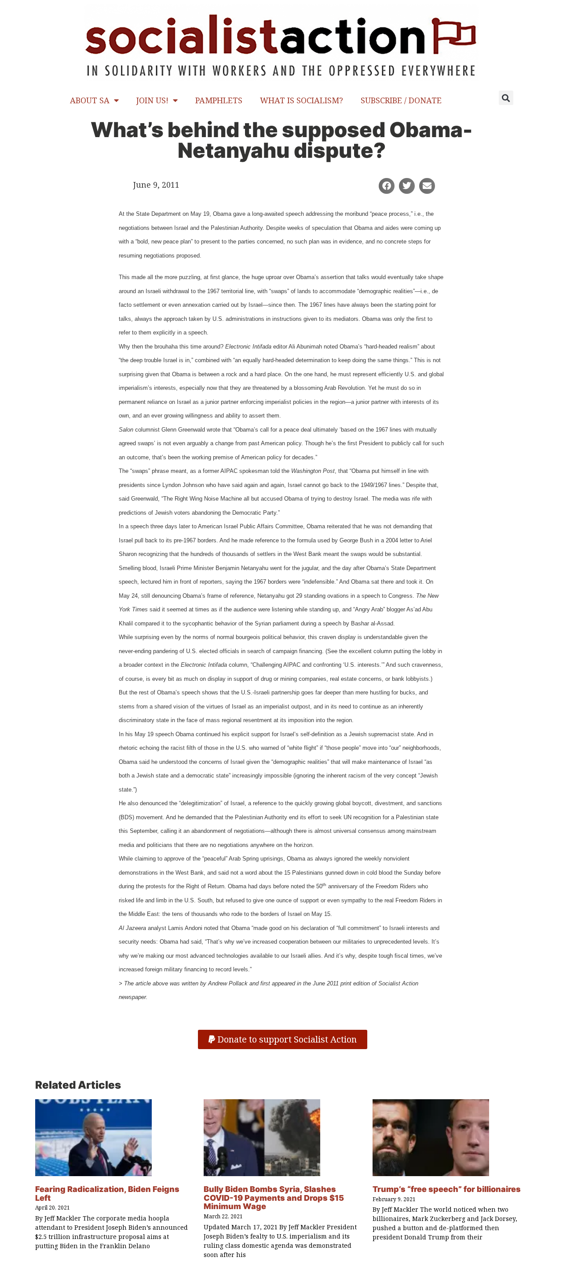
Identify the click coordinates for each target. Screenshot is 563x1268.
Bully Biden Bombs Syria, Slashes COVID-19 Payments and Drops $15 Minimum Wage (274, 1197)
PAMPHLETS (218, 100)
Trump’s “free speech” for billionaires (447, 1189)
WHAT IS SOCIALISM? (301, 100)
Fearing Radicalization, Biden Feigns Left (107, 1193)
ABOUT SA (90, 100)
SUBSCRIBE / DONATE (401, 100)
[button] (506, 98)
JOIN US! (152, 100)
